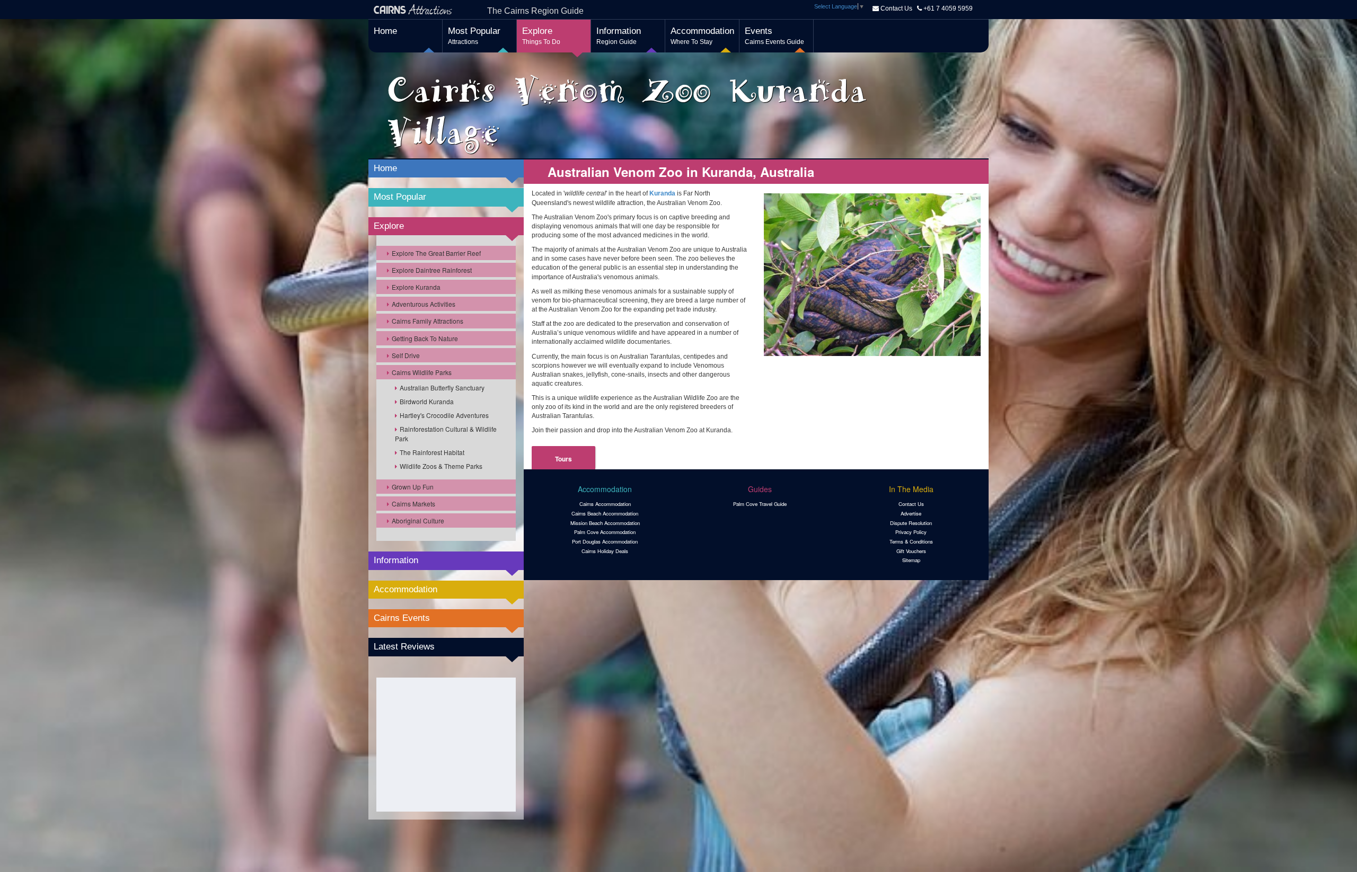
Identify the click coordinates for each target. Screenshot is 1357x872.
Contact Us (896, 8)
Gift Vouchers (911, 551)
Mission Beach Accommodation (605, 523)
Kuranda (662, 193)
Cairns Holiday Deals (604, 551)
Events (774, 36)
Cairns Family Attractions (427, 320)
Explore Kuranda (416, 286)
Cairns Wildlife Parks (422, 372)
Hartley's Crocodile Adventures (444, 415)
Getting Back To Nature (425, 338)
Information (618, 36)
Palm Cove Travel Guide (760, 504)
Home (385, 31)
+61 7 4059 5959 (947, 8)
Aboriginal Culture (418, 520)
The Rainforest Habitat (432, 452)
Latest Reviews (404, 647)
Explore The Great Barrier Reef (436, 252)
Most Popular (474, 36)
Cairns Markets (413, 503)
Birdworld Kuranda (427, 401)
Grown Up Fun (413, 486)
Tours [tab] (563, 459)
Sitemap (911, 560)
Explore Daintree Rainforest (432, 269)
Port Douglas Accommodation (605, 541)
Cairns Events (402, 618)
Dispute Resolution (911, 523)
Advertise (911, 513)
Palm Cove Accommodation (605, 532)
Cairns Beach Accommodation (604, 513)
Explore (541, 36)
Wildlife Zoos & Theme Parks (441, 465)
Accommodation (702, 36)
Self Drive (406, 355)
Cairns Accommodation (605, 504)
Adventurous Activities (423, 303)
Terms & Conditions (911, 541)
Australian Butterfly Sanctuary (442, 387)
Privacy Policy (911, 532)
